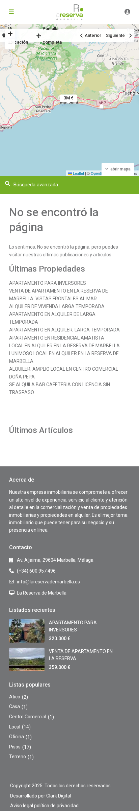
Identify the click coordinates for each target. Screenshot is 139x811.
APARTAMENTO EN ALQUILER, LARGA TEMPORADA (64, 329)
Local (14, 726)
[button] (102, 107)
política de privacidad (56, 805)
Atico (14, 696)
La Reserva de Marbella (41, 593)
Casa (14, 706)
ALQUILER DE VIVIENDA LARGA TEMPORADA (57, 306)
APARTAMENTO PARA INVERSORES (47, 283)
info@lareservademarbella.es (48, 581)
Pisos (15, 746)
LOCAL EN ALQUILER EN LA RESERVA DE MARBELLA (64, 345)
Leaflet (78, 173)
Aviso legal (21, 805)
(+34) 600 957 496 (36, 571)
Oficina (16, 736)
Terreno (17, 756)
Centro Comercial (27, 716)
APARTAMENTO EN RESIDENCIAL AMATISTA (56, 338)
